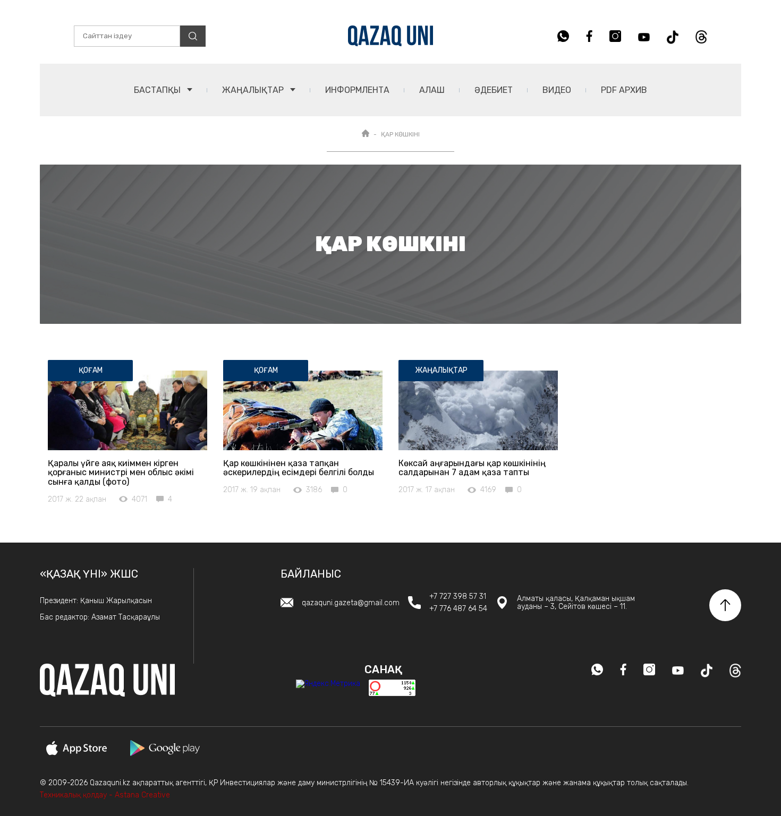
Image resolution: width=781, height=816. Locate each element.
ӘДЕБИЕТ (493, 90)
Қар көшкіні (400, 134)
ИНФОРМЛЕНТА (357, 90)
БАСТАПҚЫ (158, 90)
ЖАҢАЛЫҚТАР (254, 90)
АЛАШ (432, 90)
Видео (556, 90)
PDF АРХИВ (624, 90)
